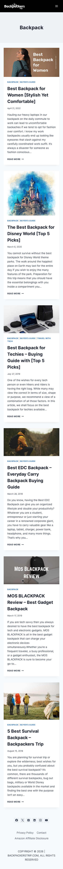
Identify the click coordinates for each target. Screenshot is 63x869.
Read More (15, 159)
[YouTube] (46, 820)
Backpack (12, 82)
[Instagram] (40, 820)
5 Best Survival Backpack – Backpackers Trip (25, 738)
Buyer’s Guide (27, 82)
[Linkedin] (34, 820)
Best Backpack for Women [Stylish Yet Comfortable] (27, 95)
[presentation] (31, 62)
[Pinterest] (28, 820)
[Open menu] (56, 6)
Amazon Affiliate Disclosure (31, 838)
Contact (41, 832)
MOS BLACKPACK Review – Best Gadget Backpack (30, 602)
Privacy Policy (25, 832)
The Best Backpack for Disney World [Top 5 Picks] (30, 234)
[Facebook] (16, 820)
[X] (22, 820)
